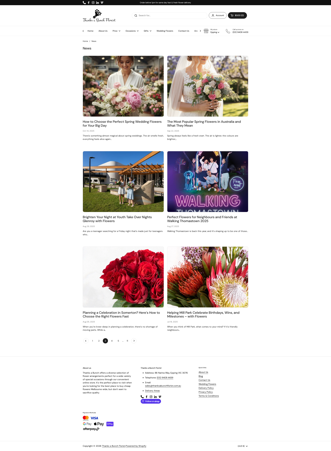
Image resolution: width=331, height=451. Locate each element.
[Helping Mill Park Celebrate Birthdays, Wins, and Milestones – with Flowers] (207, 277)
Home (85, 41)
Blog (201, 376)
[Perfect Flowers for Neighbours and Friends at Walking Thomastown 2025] (207, 181)
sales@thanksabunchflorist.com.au (163, 385)
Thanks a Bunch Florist (113, 446)
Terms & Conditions (209, 395)
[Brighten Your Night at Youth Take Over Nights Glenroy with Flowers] (123, 181)
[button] (211, 30)
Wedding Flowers (207, 384)
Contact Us (204, 380)
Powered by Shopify (136, 446)
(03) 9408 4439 (165, 377)
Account (220, 15)
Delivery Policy (206, 388)
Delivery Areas (152, 390)
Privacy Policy (206, 392)
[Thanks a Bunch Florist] (99, 15)
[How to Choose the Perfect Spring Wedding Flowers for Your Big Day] (123, 86)
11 (128, 340)
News (94, 41)
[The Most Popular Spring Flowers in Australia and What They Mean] (207, 86)
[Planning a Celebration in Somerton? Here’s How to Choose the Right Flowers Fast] (123, 277)
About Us (203, 372)
